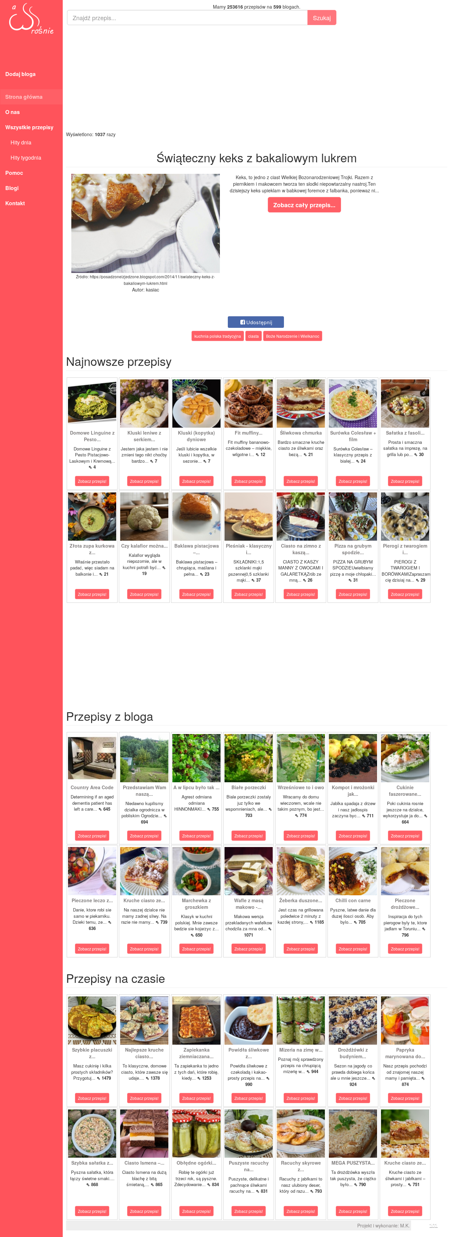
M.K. (405, 1225)
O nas (12, 112)
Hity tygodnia (23, 157)
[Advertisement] (256, 78)
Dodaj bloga (20, 74)
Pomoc (14, 172)
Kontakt (15, 203)
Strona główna (24, 96)
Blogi (11, 188)
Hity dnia (18, 142)
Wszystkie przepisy (29, 127)
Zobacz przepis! (92, 481)
